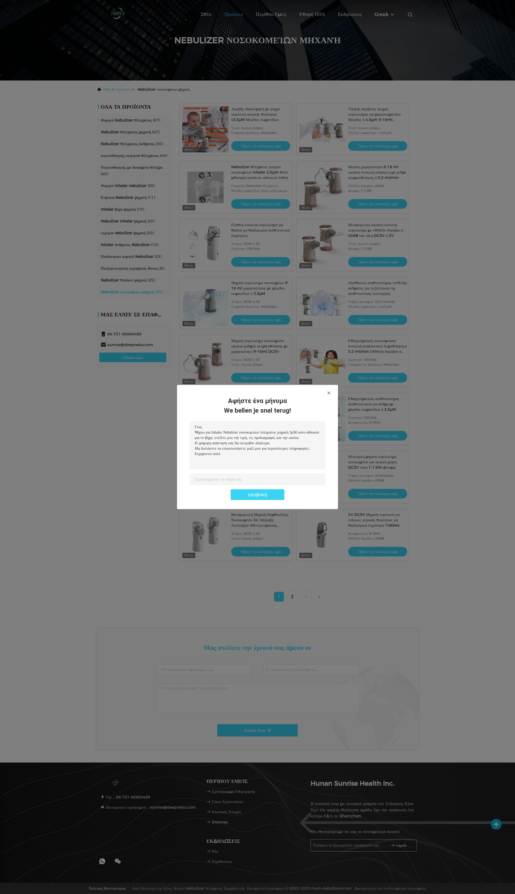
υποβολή (257, 494)
